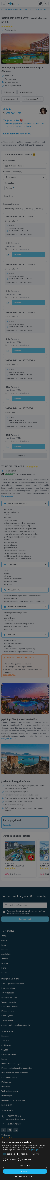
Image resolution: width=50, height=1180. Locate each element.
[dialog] (25, 1159)
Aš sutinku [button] (25, 1171)
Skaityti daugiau (33, 1150)
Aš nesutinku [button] (25, 1166)
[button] (25, 1176)
